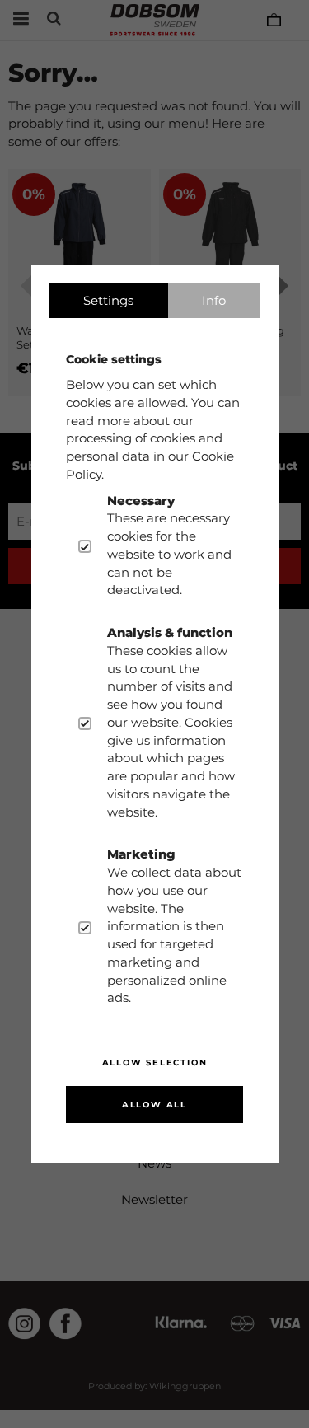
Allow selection (155, 1062)
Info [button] (214, 300)
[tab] (108, 300)
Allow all (154, 1104)
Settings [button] (108, 300)
